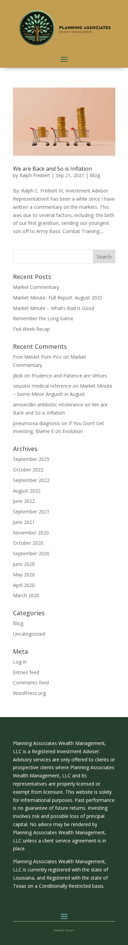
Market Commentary (36, 287)
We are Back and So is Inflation (52, 168)
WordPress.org (29, 693)
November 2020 (31, 532)
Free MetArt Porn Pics (37, 357)
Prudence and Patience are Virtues (69, 375)
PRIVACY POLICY (64, 930)
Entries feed (26, 672)
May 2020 (24, 574)
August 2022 (27, 490)
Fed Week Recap (31, 329)
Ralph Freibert (34, 175)
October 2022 (28, 469)
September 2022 (31, 480)
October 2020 (28, 543)
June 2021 (24, 522)
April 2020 (24, 585)
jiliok (18, 375)
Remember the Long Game (43, 318)
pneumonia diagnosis (36, 423)
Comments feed (31, 682)
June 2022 (24, 501)
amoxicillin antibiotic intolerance (48, 404)
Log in (20, 662)
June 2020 (24, 564)
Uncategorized (29, 634)
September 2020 (31, 553)
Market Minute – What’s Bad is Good (53, 308)
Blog (95, 175)
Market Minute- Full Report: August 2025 (57, 297)
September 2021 (31, 511)
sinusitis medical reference (42, 386)
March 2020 (26, 595)
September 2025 (31, 459)
